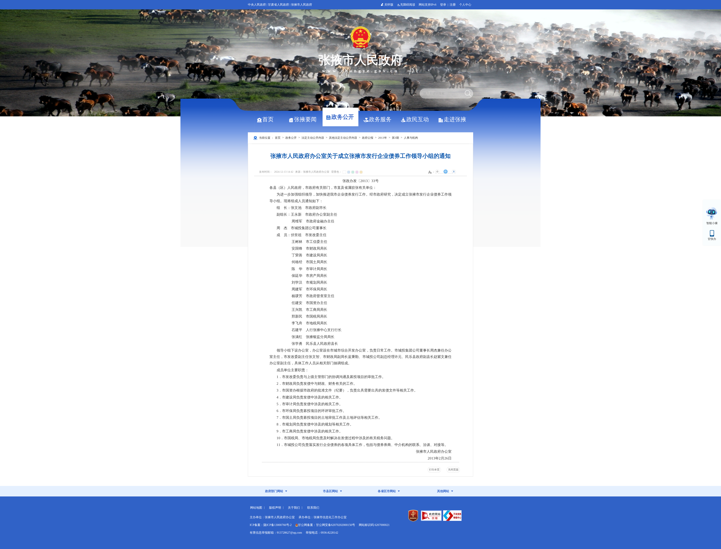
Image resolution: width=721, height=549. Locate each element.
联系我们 (313, 507)
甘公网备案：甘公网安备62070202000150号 (326, 524)
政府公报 (367, 137)
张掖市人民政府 (301, 4)
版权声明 (275, 507)
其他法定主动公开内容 (343, 137)
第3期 (395, 137)
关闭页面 (453, 469)
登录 (443, 4)
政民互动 (417, 119)
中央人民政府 (257, 4)
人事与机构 (411, 137)
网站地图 (256, 507)
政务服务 (380, 119)
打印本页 (434, 469)
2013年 (382, 137)
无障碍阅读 (408, 4)
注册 (453, 4)
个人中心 (465, 4)
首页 (268, 119)
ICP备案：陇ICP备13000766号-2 (271, 524)
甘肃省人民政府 (278, 4)
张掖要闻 (305, 119)
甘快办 (712, 238)
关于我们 (294, 507)
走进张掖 (455, 119)
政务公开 (342, 117)
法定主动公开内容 (313, 137)
